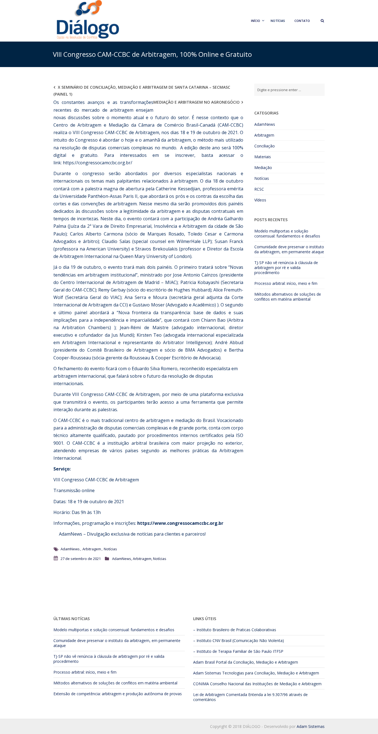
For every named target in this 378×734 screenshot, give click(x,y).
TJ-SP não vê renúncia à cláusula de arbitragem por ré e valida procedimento (286, 267)
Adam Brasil (204, 662)
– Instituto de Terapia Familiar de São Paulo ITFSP (238, 651)
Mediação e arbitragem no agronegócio (196, 102)
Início (255, 21)
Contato (302, 21)
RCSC (259, 189)
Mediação (263, 167)
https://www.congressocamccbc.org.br (180, 523)
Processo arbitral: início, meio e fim (285, 283)
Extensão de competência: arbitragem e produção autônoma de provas (117, 693)
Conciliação (264, 146)
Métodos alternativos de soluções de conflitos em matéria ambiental (287, 296)
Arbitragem (91, 548)
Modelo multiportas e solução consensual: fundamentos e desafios (287, 233)
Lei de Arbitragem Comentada (220, 694)
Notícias (278, 21)
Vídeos (260, 200)
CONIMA (201, 683)
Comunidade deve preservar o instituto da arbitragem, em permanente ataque (289, 249)
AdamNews (70, 534)
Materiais (262, 156)
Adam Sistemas (207, 673)
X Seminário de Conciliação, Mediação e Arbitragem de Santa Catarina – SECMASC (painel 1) (141, 91)
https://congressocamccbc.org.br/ (97, 163)
